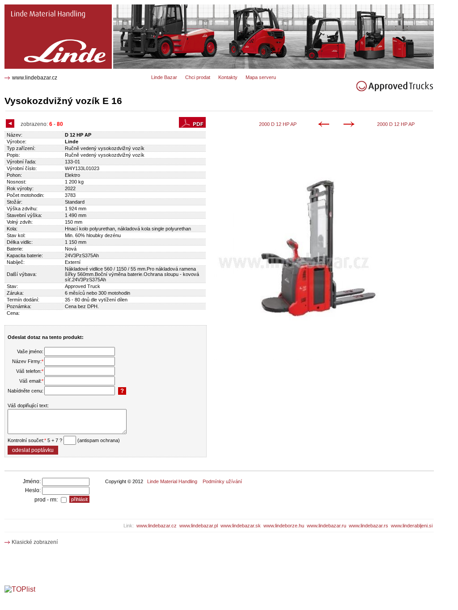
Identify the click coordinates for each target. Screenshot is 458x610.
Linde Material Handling (172, 481)
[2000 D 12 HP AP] (325, 125)
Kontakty (227, 77)
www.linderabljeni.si (412, 525)
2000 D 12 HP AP (278, 124)
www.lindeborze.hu (283, 525)
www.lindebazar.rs (368, 525)
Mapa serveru (261, 77)
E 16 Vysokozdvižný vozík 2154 (47, 7)
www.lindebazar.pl (198, 525)
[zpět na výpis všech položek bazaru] (11, 124)
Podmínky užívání (222, 481)
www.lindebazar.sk (241, 525)
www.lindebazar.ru (326, 525)
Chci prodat (197, 77)
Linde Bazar (164, 77)
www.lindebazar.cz (34, 78)
